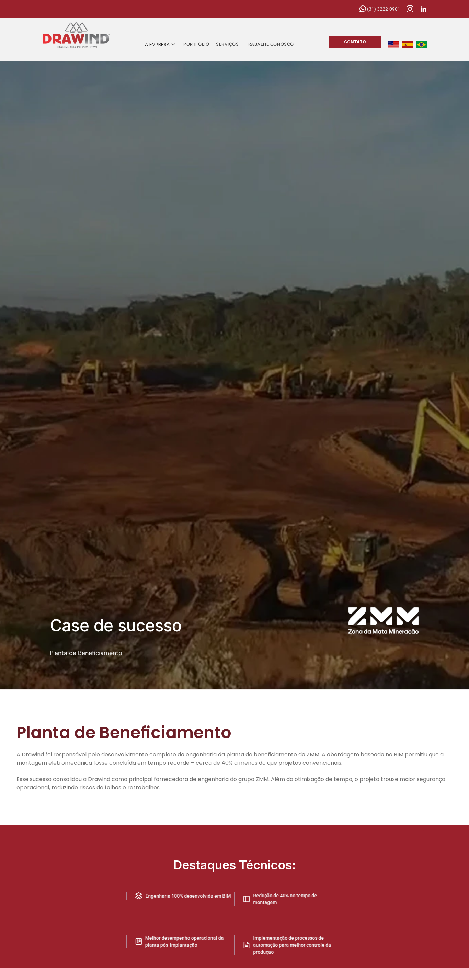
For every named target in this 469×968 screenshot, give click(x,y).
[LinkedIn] (423, 8)
